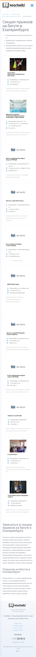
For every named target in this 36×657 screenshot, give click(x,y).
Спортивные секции (18, 626)
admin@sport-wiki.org (18, 642)
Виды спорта (18, 623)
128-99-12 (18, 638)
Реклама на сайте (18, 630)
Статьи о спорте (18, 628)
